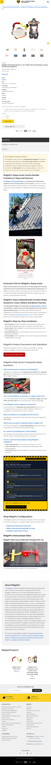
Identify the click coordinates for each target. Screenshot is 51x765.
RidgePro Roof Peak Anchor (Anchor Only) (19, 526)
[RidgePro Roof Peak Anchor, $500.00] (16, 659)
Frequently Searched (32, 726)
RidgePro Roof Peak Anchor (19, 637)
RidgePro (4, 79)
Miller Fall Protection (32, 716)
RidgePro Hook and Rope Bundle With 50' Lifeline (21, 528)
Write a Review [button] (5, 71)
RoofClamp (29, 721)
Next (48, 43)
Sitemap (4, 730)
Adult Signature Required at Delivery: (14, 106)
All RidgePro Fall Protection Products (17, 531)
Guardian (28, 712)
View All (28, 728)
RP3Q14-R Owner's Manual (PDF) (14, 354)
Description (6, 140)
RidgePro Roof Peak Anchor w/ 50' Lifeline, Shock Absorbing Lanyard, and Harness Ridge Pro (32, 671)
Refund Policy (6, 717)
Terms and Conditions (8, 719)
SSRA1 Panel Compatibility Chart (11, 716)
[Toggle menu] (2, 2)
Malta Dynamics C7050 (38, 306)
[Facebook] (20, 753)
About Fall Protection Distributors (11, 723)
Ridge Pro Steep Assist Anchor (14, 181)
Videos (4, 721)
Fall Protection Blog (7, 725)
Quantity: (4, 113)
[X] (24, 753)
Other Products (6, 740)
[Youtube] (27, 753)
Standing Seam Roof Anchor (34, 723)
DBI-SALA (29, 707)
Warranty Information (10, 144)
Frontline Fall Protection (33, 710)
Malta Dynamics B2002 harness (19, 314)
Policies (4, 726)
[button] (25, 254)
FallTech (28, 708)
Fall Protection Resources (9, 712)
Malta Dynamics (30, 714)
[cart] (48, 2)
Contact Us (5, 728)
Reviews (4, 149)
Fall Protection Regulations (9, 710)
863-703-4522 (38, 741)
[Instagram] (31, 753)
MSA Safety (29, 717)
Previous (46, 43)
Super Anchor (30, 725)
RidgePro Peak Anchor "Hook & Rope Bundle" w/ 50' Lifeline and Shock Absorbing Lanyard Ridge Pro (24, 635)
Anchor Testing (6, 714)
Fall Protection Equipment (9, 738)
